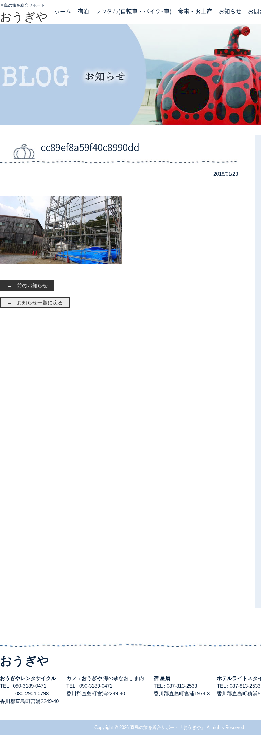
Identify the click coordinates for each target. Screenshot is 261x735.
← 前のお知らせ (27, 285)
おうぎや (24, 16)
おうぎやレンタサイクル (28, 678)
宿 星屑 (162, 678)
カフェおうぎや (84, 678)
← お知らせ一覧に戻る (35, 302)
